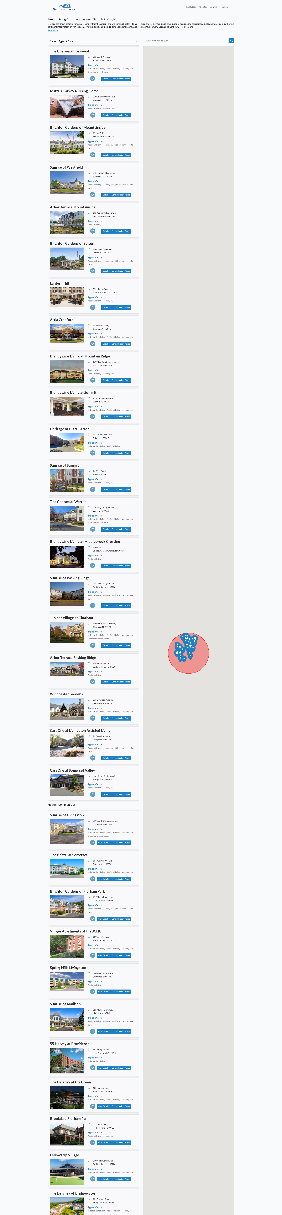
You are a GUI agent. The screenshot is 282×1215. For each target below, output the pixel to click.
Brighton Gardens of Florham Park (77, 891)
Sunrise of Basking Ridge (70, 578)
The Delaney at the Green (70, 1082)
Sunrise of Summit (64, 465)
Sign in (225, 7)
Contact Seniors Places (121, 79)
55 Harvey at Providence (69, 1044)
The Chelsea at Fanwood (69, 51)
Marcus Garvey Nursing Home (74, 91)
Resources (191, 7)
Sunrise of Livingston (67, 815)
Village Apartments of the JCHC (75, 931)
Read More (53, 30)
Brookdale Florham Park (69, 1118)
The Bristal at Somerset (69, 855)
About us (203, 7)
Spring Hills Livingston (68, 967)
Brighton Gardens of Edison (72, 243)
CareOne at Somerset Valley (72, 770)
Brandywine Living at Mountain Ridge (80, 356)
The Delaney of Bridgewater (72, 1193)
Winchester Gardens (66, 694)
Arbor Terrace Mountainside (72, 207)
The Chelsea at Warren (68, 501)
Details (106, 79)
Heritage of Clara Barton (69, 429)
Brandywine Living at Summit (73, 392)
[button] (193, 648)
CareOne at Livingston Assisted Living (80, 730)
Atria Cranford (61, 319)
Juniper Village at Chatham (71, 618)
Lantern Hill (59, 283)
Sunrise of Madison (65, 1004)
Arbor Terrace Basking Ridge (73, 657)
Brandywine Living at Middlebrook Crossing (85, 541)
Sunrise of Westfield (66, 167)
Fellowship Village (64, 1155)
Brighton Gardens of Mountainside (78, 127)
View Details (103, 843)
